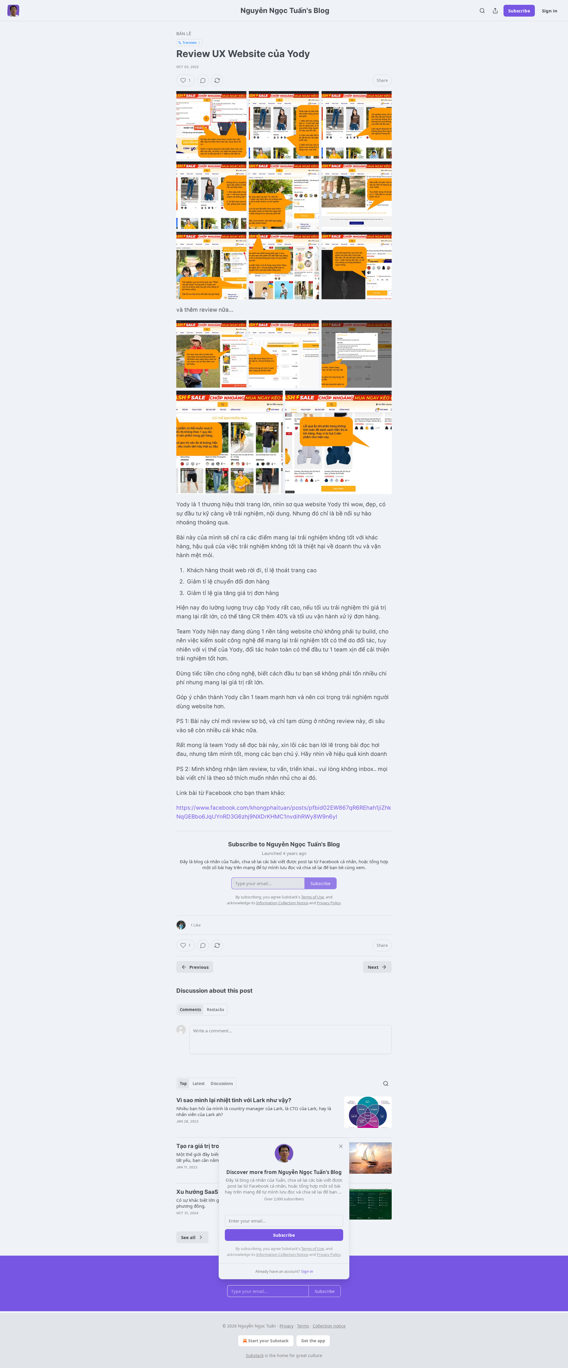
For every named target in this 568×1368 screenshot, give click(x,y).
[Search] (482, 11)
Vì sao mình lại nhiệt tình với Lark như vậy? (233, 1100)
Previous (199, 967)
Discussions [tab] (222, 1083)
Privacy (286, 1326)
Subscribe (519, 11)
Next (373, 967)
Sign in (549, 11)
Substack (255, 1355)
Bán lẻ (183, 33)
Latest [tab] (199, 1083)
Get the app (313, 1340)
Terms (303, 1326)
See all (188, 1237)
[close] (341, 1146)
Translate (189, 42)
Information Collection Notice (282, 1254)
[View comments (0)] (203, 80)
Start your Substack (268, 1340)
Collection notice (329, 1326)
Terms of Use (312, 1248)
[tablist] (201, 1010)
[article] (284, 1114)
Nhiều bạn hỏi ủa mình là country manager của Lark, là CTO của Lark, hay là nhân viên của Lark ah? (253, 1111)
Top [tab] (183, 1083)
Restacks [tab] (215, 1009)
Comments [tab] (190, 1009)
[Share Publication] (495, 11)
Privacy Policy (329, 1254)
